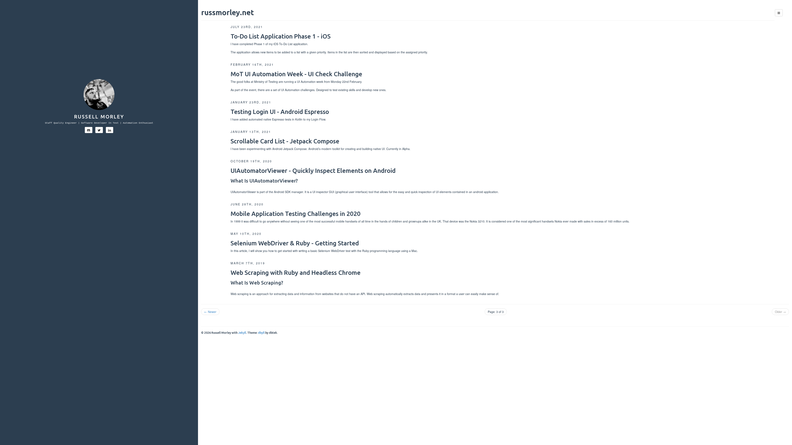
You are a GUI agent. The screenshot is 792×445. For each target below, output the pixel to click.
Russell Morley (99, 116)
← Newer (210, 312)
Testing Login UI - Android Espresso (280, 111)
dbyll (261, 332)
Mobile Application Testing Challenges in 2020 (296, 213)
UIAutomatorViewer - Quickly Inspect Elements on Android (313, 170)
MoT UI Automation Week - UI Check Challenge (296, 73)
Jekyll (242, 332)
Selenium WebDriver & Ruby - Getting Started (295, 243)
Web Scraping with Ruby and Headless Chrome (296, 272)
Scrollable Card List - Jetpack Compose (285, 141)
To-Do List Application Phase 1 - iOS (281, 36)
